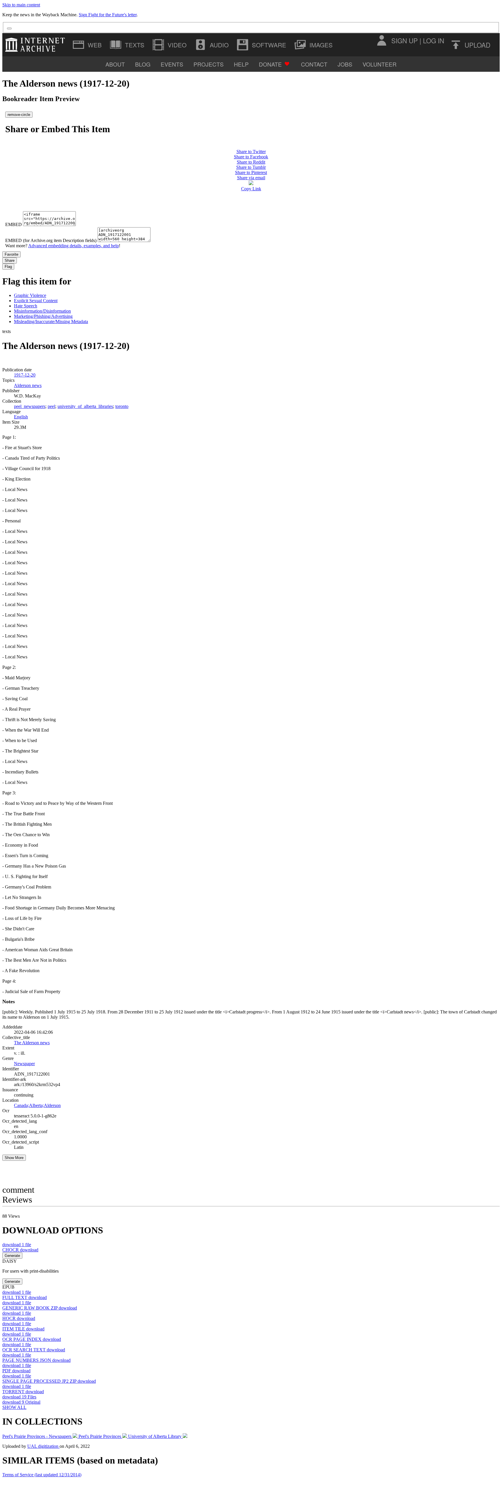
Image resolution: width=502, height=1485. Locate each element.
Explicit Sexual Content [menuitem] (36, 300)
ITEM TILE (23, 1328)
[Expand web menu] (87, 44)
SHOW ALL (14, 1407)
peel (51, 406)
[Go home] (36, 45)
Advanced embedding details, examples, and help (73, 245)
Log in (433, 40)
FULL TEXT (24, 1297)
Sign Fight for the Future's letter (108, 14)
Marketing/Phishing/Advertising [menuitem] (43, 316)
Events (172, 64)
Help (241, 64)
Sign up (404, 40)
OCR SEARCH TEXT (33, 1349)
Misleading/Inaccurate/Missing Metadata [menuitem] (51, 321)
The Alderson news (32, 1042)
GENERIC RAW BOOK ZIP (39, 1307)
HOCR (18, 1318)
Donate (270, 64)
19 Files (19, 1396)
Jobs (345, 64)
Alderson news (28, 385)
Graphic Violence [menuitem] (30, 295)
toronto (121, 406)
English (21, 416)
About (115, 64)
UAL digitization (43, 1446)
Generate (12, 1255)
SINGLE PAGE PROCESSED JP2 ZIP (49, 1381)
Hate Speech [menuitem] (25, 305)
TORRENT (23, 1391)
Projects (208, 64)
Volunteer (380, 64)
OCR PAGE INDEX (31, 1339)
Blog (142, 64)
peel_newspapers (29, 406)
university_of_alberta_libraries (85, 406)
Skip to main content (21, 4)
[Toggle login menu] (381, 40)
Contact (314, 64)
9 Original (21, 1402)
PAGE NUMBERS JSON (36, 1360)
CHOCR (20, 1249)
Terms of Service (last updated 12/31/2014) (41, 1474)
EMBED (13, 224)
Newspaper (24, 1063)
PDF (16, 1370)
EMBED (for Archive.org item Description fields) (50, 240)
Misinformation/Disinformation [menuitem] (42, 311)
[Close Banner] (9, 28)
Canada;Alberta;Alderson (37, 1105)
